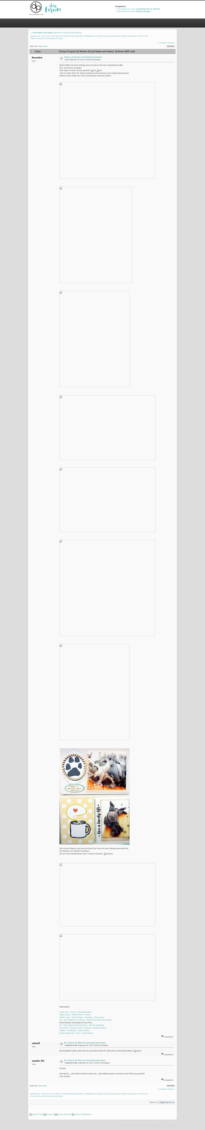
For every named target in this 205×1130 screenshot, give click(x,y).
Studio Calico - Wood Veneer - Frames (75, 1015)
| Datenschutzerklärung (72, 33)
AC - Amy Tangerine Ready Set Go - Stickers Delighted (81, 1025)
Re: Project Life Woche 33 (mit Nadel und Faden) (84, 1043)
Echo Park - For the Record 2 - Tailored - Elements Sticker (82, 1028)
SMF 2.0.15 (124, 1125)
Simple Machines (145, 1125)
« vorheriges (162, 43)
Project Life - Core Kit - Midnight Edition (75, 1012)
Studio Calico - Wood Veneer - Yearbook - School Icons (81, 1017)
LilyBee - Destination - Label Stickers (74, 1030)
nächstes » (171, 43)
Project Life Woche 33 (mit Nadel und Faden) (83, 57)
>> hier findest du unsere (137, 9)
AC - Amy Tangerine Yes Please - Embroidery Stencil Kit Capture (85, 1020)
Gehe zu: (153, 1102)
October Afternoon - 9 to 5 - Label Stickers (76, 1033)
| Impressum (57, 33)
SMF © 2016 (134, 1125)
